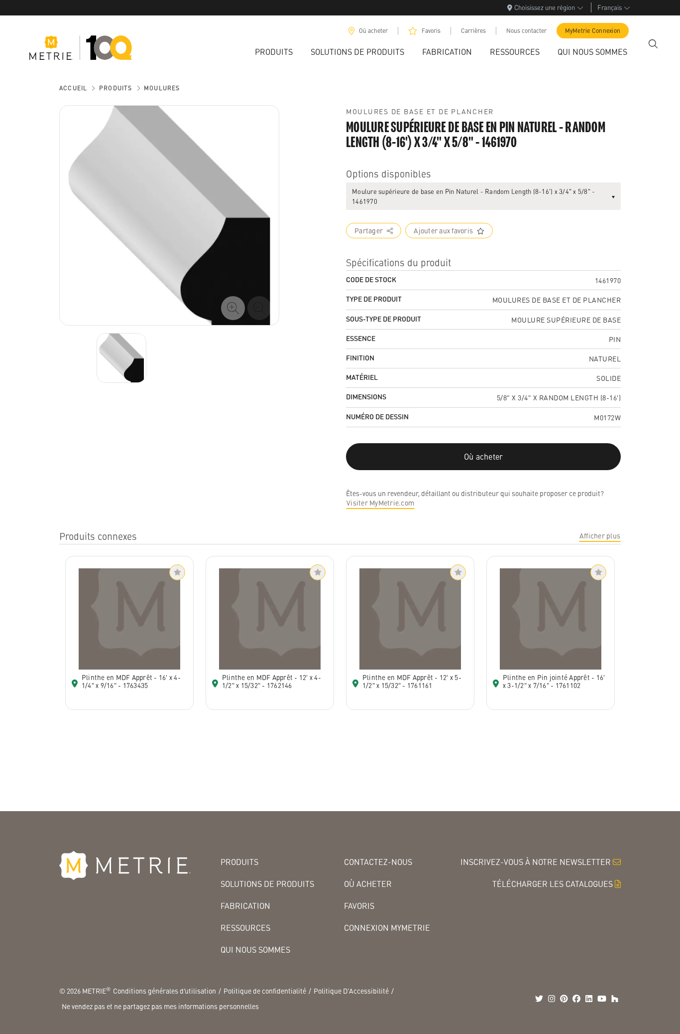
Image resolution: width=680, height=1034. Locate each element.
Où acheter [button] (483, 456)
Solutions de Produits (267, 883)
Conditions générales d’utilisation (164, 990)
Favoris (431, 30)
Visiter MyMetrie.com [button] (380, 502)
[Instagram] (551, 999)
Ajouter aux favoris (443, 230)
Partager (368, 230)
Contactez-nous (378, 862)
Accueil (73, 88)
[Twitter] (539, 999)
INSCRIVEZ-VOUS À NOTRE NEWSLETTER (535, 862)
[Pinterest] (564, 999)
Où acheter (373, 30)
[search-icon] (653, 44)
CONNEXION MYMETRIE (387, 927)
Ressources (245, 927)
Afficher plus (599, 535)
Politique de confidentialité (265, 990)
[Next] (121, 358)
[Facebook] (576, 999)
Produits (115, 88)
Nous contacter (526, 30)
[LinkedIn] (588, 999)
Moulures (162, 88)
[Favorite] (177, 572)
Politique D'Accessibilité (351, 990)
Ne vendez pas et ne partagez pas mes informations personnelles (160, 1006)
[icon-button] (233, 308)
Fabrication (245, 905)
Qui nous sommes (255, 949)
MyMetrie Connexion (593, 30)
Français (609, 7)
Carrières (473, 30)
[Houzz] (614, 999)
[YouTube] (601, 999)
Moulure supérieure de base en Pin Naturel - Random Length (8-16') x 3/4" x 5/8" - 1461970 (473, 196)
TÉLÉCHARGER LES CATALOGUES (552, 883)
